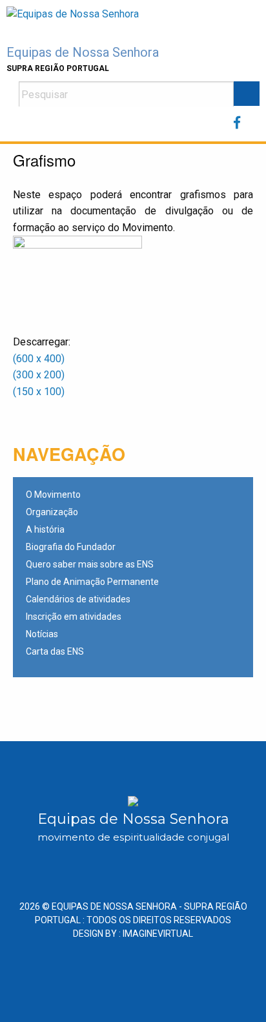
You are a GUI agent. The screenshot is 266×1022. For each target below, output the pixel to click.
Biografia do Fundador (71, 547)
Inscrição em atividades (73, 617)
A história (45, 530)
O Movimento (53, 495)
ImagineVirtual (158, 933)
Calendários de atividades (78, 599)
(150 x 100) (40, 391)
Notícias (42, 634)
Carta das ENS (55, 652)
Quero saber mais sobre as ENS (90, 564)
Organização (52, 512)
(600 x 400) (39, 359)
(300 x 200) (39, 375)
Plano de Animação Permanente (92, 582)
